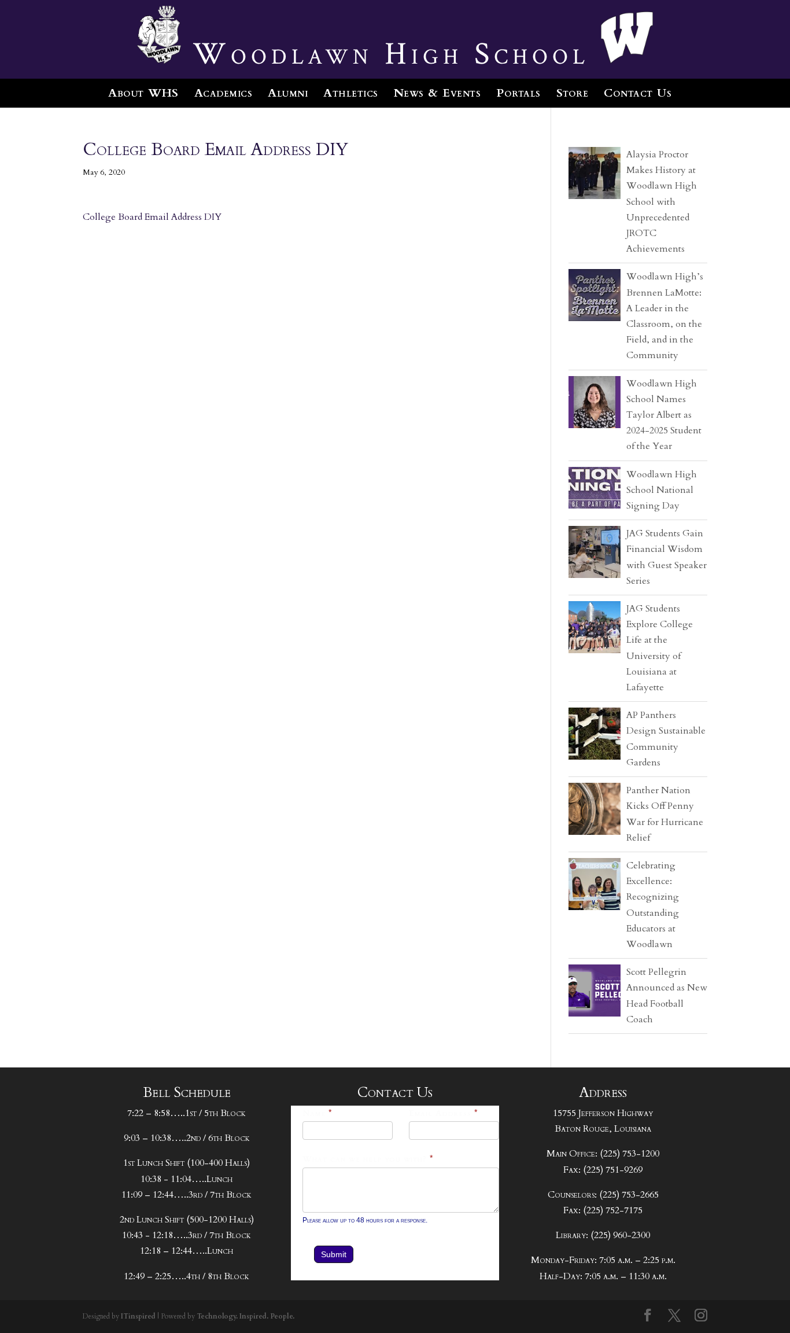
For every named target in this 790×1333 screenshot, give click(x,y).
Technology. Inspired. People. (245, 1316)
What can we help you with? (368, 1159)
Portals (518, 93)
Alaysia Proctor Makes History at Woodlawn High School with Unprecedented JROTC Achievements (661, 201)
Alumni (288, 93)
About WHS (143, 93)
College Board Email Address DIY (152, 217)
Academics (223, 93)
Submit (333, 1254)
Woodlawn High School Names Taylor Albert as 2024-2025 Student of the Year (664, 415)
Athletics (350, 93)
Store (572, 93)
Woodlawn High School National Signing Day (661, 490)
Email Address (443, 1113)
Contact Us (637, 93)
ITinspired (138, 1316)
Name (317, 1113)
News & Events (437, 93)
